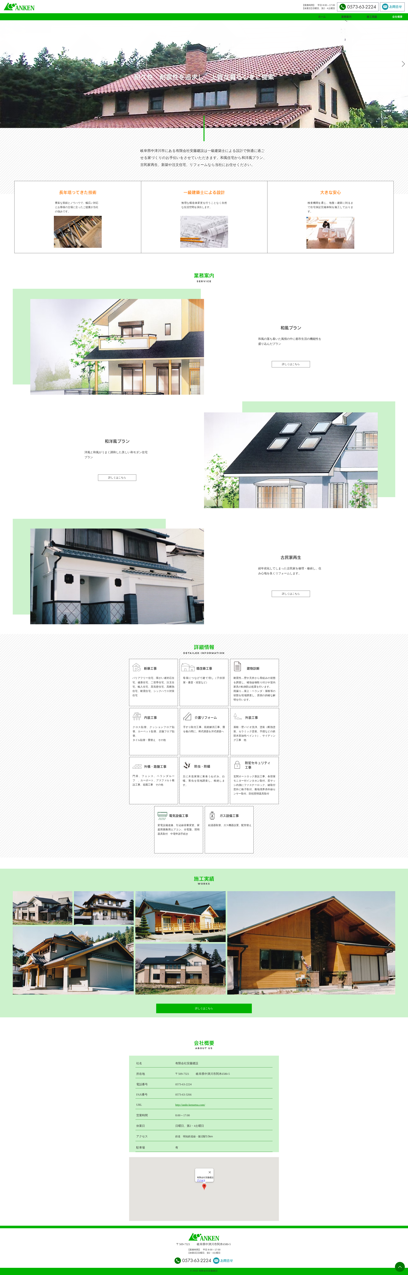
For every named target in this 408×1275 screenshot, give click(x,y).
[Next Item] (390, 943)
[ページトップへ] (400, 1267)
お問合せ (395, 6)
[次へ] (403, 64)
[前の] (4, 64)
